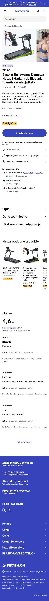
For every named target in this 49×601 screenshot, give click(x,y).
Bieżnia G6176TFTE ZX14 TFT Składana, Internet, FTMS (11, 270)
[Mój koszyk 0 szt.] (44, 11)
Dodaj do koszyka (24, 133)
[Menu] (5, 11)
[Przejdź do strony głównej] (22, 11)
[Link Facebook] (4, 510)
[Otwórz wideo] (6, 58)
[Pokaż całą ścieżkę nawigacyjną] (3, 26)
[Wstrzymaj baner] (41, 3)
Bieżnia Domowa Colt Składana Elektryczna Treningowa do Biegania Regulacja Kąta (31, 274)
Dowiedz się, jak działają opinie (14, 330)
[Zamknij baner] (45, 3)
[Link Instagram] (9, 510)
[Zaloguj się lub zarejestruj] (38, 11)
